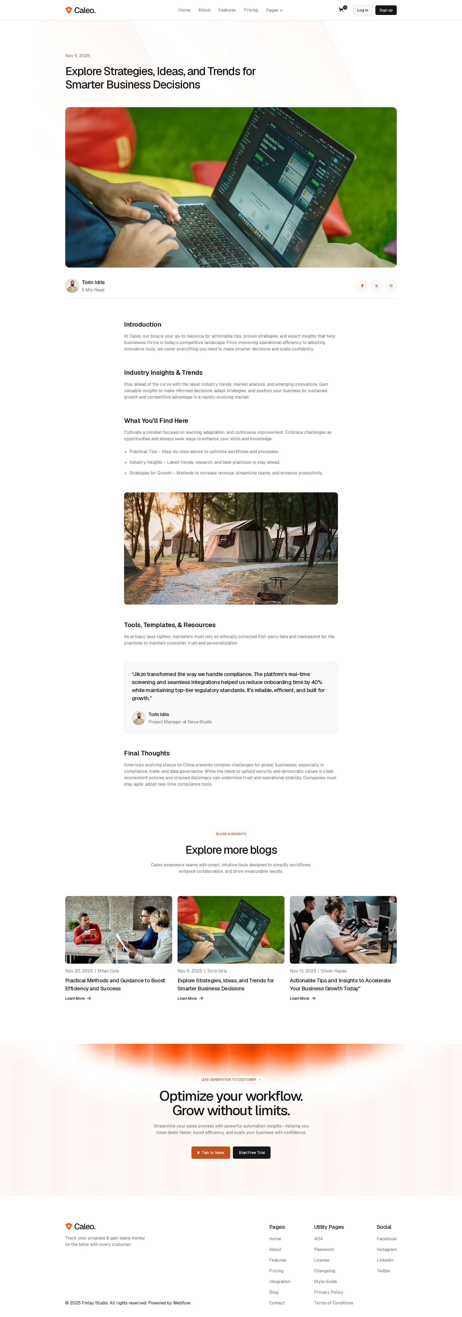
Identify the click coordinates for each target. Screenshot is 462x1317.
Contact (277, 1303)
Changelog (324, 1271)
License (321, 1260)
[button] (274, 10)
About (275, 1249)
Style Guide (325, 1281)
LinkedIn (385, 1260)
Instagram (387, 1249)
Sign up (386, 10)
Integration (279, 1281)
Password (324, 1249)
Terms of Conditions (333, 1303)
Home (275, 1239)
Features (278, 1260)
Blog (273, 1292)
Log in (362, 10)
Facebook (387, 1239)
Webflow (181, 1303)
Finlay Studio (95, 1303)
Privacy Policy (328, 1292)
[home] (80, 10)
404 (318, 1239)
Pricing (276, 1271)
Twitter (384, 1271)
